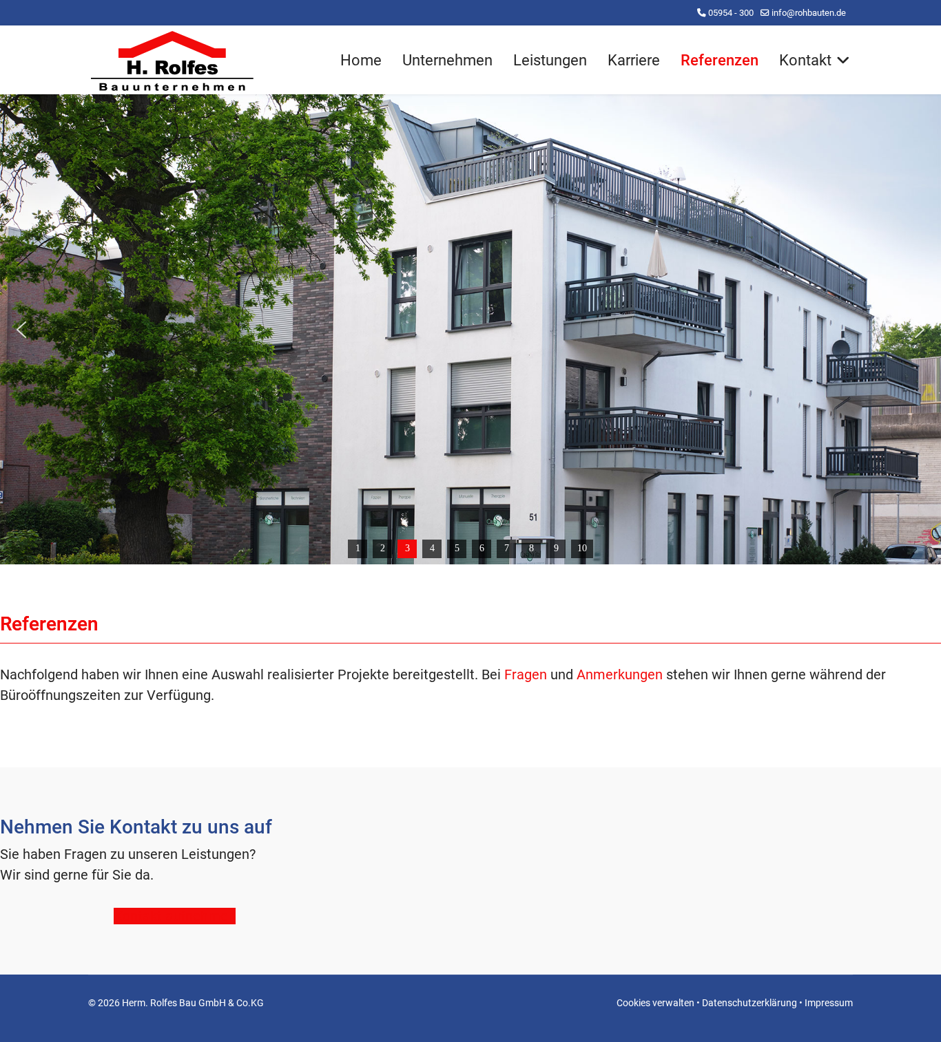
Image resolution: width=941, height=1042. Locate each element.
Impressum (829, 1002)
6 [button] (481, 548)
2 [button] (382, 548)
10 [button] (582, 548)
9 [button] (556, 548)
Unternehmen (447, 60)
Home (361, 60)
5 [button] (457, 548)
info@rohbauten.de (809, 13)
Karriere (634, 60)
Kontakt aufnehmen (175, 916)
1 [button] (357, 548)
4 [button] (432, 548)
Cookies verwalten (655, 1002)
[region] (470, 329)
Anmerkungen (620, 674)
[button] (21, 330)
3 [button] (407, 548)
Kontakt (805, 60)
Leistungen (550, 60)
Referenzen (719, 60)
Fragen (525, 674)
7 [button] (506, 548)
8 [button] (531, 548)
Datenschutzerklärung (749, 1002)
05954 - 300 (731, 13)
